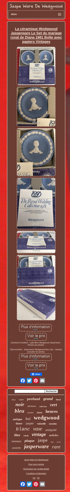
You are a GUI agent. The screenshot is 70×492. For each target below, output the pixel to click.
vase (37, 429)
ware (21, 399)
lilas (17, 435)
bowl (58, 399)
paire (59, 442)
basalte (31, 412)
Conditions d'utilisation (36, 473)
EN (34, 478)
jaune (39, 412)
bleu (19, 411)
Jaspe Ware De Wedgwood (36, 460)
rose (52, 442)
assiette (16, 447)
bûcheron (32, 406)
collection (43, 406)
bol (28, 419)
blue (14, 399)
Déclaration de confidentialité (36, 469)
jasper (30, 423)
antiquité (50, 430)
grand (48, 399)
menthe (53, 423)
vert (53, 404)
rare (56, 446)
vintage (39, 434)
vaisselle (41, 423)
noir (19, 404)
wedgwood (46, 417)
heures (52, 411)
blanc (23, 429)
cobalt (25, 436)
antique (17, 419)
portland (33, 399)
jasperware (36, 446)
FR (38, 478)
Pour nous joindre (36, 464)
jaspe (43, 440)
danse (19, 423)
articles (53, 435)
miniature (16, 441)
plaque (30, 441)
